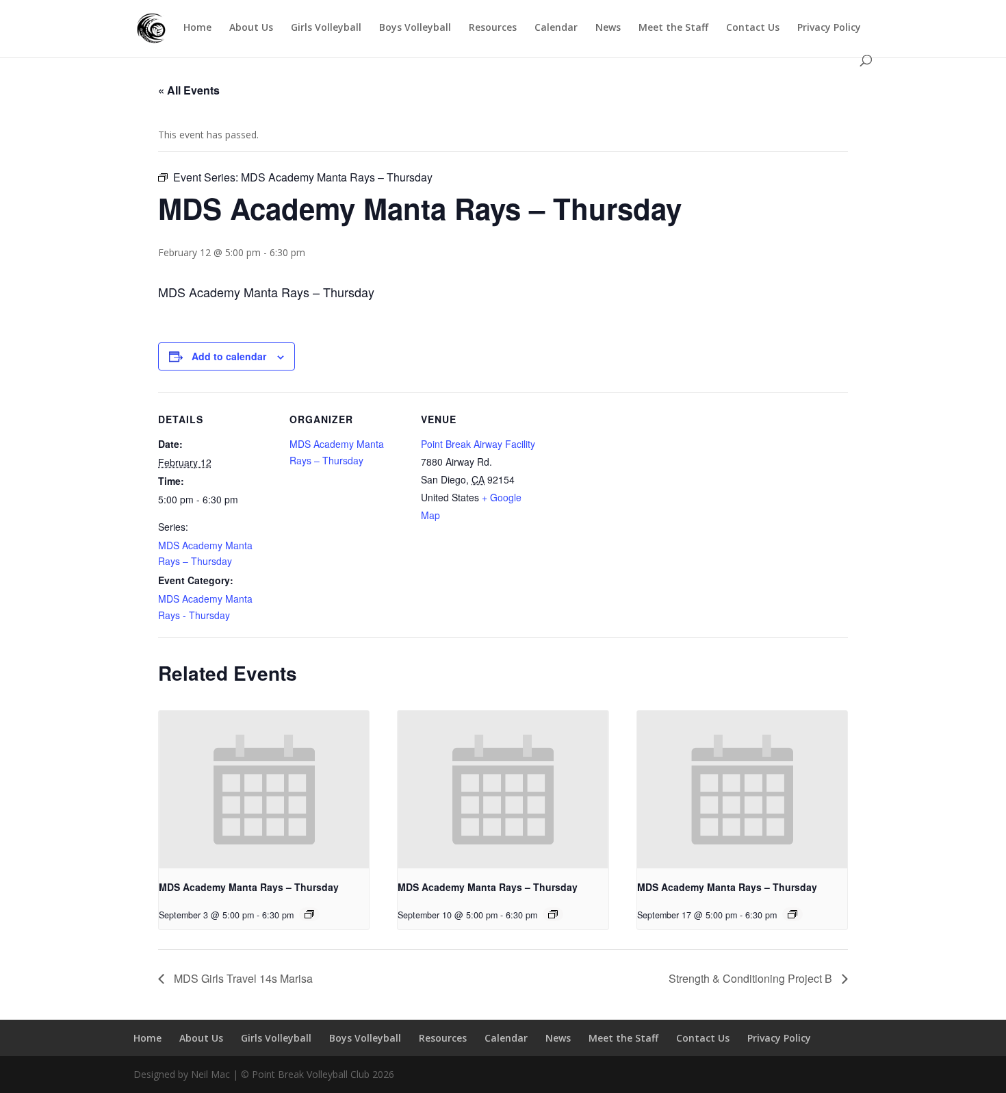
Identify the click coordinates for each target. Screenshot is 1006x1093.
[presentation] (264, 789)
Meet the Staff (673, 28)
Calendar (556, 28)
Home (197, 28)
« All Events (189, 90)
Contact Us (752, 28)
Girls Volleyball (326, 28)
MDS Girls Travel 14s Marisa (242, 978)
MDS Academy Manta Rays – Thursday (249, 887)
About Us (251, 28)
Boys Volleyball (415, 28)
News (608, 28)
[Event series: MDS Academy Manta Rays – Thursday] (309, 914)
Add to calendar (229, 356)
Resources (493, 28)
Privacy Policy (829, 28)
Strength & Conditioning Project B (752, 978)
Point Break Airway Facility (478, 444)
